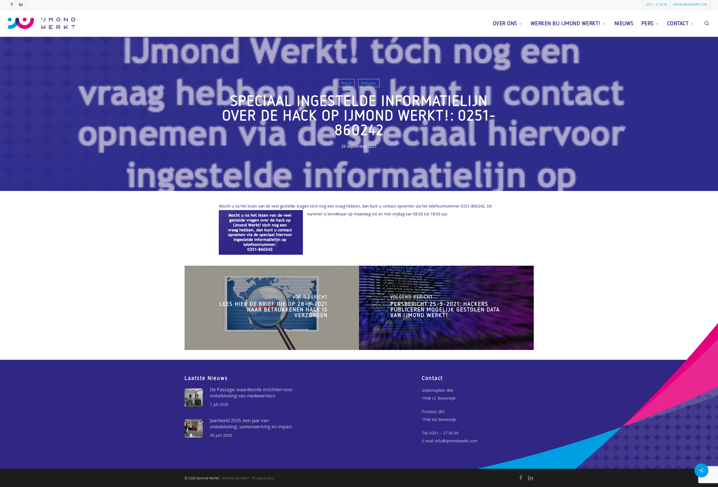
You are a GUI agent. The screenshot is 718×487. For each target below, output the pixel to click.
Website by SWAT (235, 478)
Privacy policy (263, 478)
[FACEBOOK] (12, 4)
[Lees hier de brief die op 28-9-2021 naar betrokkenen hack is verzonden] (272, 308)
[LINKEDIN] (21, 4)
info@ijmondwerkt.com (456, 440)
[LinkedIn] (530, 477)
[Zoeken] (706, 23)
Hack (346, 83)
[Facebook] (520, 477)
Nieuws (368, 83)
